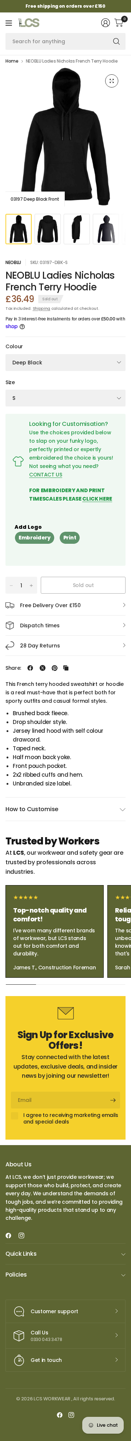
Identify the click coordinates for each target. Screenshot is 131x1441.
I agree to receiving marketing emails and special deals (70, 1118)
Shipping (41, 308)
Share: (13, 668)
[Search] (116, 41)
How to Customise (31, 809)
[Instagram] (24, 1235)
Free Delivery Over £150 (50, 605)
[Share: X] (42, 668)
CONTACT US (45, 474)
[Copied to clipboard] (66, 668)
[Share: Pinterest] (54, 668)
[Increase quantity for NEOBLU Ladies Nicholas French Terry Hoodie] (31, 585)
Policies (16, 1274)
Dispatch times (40, 625)
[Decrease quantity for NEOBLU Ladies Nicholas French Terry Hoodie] (11, 585)
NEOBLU (13, 262)
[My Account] (105, 22)
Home (12, 61)
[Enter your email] (113, 1100)
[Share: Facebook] (30, 668)
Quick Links (20, 1253)
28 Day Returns (40, 645)
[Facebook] (11, 1235)
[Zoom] (111, 81)
